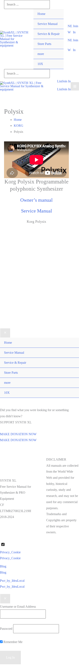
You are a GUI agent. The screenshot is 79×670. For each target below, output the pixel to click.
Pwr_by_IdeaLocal (12, 586)
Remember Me (12, 642)
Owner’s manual (36, 200)
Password (6, 628)
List (59, 89)
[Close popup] (5, 599)
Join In (66, 89)
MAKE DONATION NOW (18, 440)
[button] (70, 29)
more (40, 54)
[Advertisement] (39, 282)
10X (40, 64)
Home (41, 14)
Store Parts (44, 44)
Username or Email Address (18, 606)
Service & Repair (48, 34)
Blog (3, 572)
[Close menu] (5, 333)
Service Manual (47, 24)
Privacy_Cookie (10, 558)
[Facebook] (3, 544)
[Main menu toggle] (75, 86)
